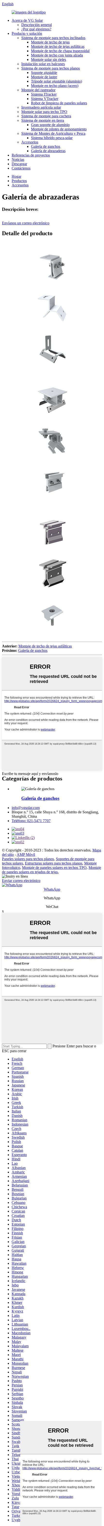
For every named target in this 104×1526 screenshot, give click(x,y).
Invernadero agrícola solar (41, 107)
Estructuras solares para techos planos (53, 863)
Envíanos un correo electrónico (25, 223)
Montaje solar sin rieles (48, 59)
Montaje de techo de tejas (50, 42)
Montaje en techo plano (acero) (54, 86)
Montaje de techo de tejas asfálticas (57, 46)
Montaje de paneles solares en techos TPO (54, 868)
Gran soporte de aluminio (50, 125)
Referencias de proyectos (31, 155)
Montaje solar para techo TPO (44, 112)
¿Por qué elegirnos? (36, 29)
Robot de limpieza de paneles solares (59, 103)
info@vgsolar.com (26, 808)
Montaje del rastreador (38, 90)
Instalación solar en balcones (43, 64)
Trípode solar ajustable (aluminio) (56, 81)
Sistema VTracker (44, 99)
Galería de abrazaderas (48, 151)
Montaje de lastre (44, 77)
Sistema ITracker (44, 94)
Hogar (16, 176)
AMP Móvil (26, 854)
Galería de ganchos (45, 146)
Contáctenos (21, 168)
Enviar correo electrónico (21, 881)
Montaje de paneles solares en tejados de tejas (51, 870)
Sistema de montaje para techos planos (50, 68)
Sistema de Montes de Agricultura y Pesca (53, 133)
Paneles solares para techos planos (28, 859)
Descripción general (36, 25)
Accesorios (29, 142)
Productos (19, 181)
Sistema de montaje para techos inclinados (53, 38)
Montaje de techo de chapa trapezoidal (60, 51)
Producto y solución (27, 33)
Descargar (19, 164)
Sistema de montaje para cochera (46, 116)
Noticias (18, 159)
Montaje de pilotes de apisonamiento (59, 129)
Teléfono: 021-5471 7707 (31, 821)
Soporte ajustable (44, 73)
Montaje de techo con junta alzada (57, 55)
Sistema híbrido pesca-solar (52, 138)
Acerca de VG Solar (27, 20)
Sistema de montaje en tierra (42, 120)
